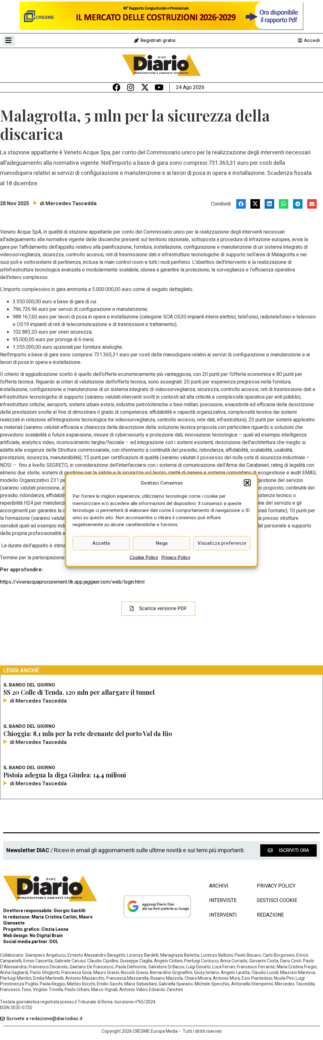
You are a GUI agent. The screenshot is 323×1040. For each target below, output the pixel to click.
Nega (161, 543)
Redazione (270, 915)
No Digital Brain (46, 935)
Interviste (223, 900)
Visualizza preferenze (221, 543)
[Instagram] (131, 87)
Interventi (223, 915)
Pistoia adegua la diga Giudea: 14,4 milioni (64, 774)
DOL (54, 941)
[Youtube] (159, 87)
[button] (247, 482)
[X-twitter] (145, 87)
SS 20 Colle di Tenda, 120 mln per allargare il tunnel (79, 692)
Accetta (101, 543)
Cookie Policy (144, 557)
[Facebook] (116, 87)
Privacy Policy (175, 557)
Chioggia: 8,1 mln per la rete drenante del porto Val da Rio (87, 733)
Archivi (218, 886)
